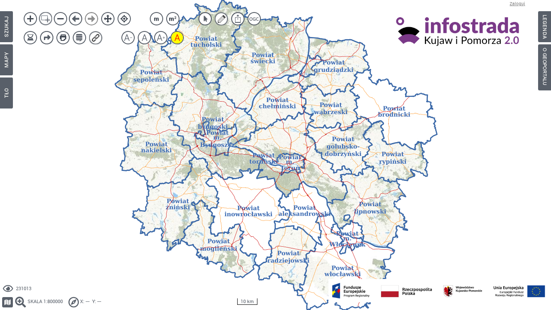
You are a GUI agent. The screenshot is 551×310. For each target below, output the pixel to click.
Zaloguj (517, 3)
